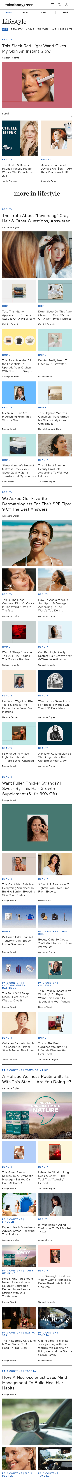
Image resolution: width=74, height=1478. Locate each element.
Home (30, 29)
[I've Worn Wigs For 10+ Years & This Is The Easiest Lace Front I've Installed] (19, 681)
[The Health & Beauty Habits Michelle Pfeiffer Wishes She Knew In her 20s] (20, 138)
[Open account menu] (66, 4)
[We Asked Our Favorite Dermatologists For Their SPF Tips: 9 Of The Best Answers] (37, 543)
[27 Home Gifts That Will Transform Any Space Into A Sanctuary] (19, 916)
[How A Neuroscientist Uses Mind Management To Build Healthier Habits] (37, 1422)
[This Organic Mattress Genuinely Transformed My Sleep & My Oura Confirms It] (55, 392)
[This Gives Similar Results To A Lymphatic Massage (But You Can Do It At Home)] (19, 1152)
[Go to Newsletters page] (52, 4)
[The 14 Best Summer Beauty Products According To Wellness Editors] (55, 445)
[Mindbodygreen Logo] (19, 4)
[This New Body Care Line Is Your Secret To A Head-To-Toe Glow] (19, 1318)
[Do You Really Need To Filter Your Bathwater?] (55, 340)
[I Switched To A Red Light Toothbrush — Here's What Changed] (19, 733)
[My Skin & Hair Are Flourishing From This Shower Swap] (19, 392)
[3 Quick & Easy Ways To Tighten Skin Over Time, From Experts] (55, 864)
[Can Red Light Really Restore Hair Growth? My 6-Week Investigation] (55, 632)
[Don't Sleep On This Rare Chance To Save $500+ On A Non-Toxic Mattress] (55, 291)
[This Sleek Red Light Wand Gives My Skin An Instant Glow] (37, 85)
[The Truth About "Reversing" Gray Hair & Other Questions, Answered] (37, 254)
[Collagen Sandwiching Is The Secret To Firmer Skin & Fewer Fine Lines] (19, 1023)
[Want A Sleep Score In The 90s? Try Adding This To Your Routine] (19, 632)
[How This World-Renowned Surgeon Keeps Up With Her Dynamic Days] (55, 1458)
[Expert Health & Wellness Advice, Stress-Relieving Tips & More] (19, 1204)
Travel (43, 29)
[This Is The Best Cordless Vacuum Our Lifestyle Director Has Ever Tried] (55, 1023)
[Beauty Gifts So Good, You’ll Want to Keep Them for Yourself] (55, 916)
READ (8, 12)
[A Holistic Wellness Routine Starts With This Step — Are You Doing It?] (37, 1115)
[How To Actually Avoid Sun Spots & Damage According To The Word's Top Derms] (55, 579)
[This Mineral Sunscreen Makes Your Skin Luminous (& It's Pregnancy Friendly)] (19, 1458)
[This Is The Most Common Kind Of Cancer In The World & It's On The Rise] (19, 579)
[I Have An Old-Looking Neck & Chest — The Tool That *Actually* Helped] (55, 1152)
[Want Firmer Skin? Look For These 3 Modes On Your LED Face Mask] (55, 681)
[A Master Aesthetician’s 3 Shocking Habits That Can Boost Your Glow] (55, 733)
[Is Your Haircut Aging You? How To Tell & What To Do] (55, 1204)
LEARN (25, 12)
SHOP (65, 12)
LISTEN (42, 12)
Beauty (17, 29)
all (5, 29)
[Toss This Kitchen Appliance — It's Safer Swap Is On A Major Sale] (19, 291)
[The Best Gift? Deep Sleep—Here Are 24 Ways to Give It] (19, 968)
